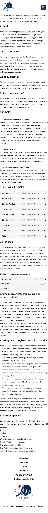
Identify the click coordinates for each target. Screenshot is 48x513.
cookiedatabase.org (8, 451)
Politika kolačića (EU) (24, 479)
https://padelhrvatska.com (24, 32)
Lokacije (24, 462)
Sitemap (24, 471)
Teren (24, 466)
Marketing (24, 458)
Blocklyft (41, 506)
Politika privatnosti (24, 475)
